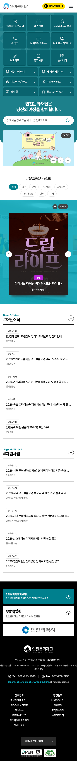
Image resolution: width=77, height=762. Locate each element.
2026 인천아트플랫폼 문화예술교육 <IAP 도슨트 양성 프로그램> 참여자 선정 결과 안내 (38, 359)
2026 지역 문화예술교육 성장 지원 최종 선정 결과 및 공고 (37, 493)
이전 (53, 160)
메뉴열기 (71, 6)
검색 (67, 120)
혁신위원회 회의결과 (19, 720)
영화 (41, 193)
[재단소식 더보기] (71, 318)
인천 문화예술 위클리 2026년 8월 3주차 (28, 427)
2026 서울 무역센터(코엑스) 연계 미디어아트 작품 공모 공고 (38, 470)
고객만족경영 (58, 710)
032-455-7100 (27, 676)
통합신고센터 (58, 715)
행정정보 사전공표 (19, 705)
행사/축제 (46, 187)
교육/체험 (61, 187)
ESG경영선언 (57, 700)
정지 (60, 160)
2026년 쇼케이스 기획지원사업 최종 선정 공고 (31, 538)
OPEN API (19, 725)
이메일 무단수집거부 (36, 660)
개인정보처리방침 (54, 660)
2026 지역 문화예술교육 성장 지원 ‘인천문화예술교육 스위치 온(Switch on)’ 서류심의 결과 (38, 516)
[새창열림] (38, 630)
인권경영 (58, 705)
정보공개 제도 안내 (19, 700)
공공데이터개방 (19, 715)
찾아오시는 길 (21, 660)
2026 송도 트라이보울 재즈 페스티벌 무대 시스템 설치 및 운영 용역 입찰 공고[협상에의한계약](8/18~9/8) (38, 404)
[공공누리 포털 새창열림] (31, 753)
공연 (23, 187)
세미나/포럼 (28, 193)
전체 (13, 187)
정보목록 (19, 710)
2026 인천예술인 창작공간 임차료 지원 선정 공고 (32, 561)
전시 (34, 187)
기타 (52, 193)
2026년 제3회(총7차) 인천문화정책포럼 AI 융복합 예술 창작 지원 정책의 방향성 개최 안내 (38, 382)
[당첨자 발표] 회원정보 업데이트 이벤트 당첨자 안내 (34, 336)
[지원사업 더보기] (71, 452)
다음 (68, 160)
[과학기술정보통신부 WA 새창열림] (50, 753)
